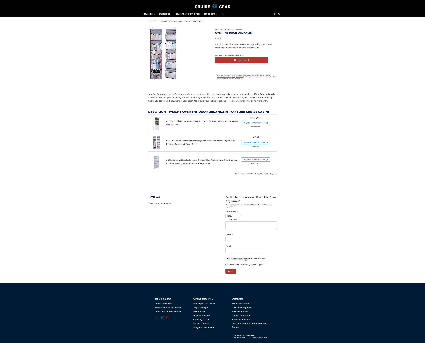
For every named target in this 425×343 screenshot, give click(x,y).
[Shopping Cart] (275, 14)
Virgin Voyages (200, 307)
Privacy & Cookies (240, 311)
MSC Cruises (199, 311)
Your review (231, 219)
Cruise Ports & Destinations (168, 311)
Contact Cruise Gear (241, 315)
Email (228, 246)
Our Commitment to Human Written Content (249, 325)
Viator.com (239, 77)
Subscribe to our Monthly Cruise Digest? (245, 265)
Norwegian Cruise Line (204, 303)
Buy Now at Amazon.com (254, 123)
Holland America (201, 315)
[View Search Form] (222, 14)
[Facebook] (157, 318)
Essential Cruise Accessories (230, 29)
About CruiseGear (240, 303)
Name (229, 234)
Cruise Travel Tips (163, 303)
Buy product (241, 60)
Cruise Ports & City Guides (188, 14)
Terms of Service (239, 260)
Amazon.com (221, 77)
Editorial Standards (241, 319)
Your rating (231, 211)
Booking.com (230, 77)
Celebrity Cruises (201, 319)
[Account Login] (279, 14)
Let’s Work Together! (242, 307)
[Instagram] (162, 318)
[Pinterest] (167, 318)
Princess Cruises (201, 323)
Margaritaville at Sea (203, 327)
